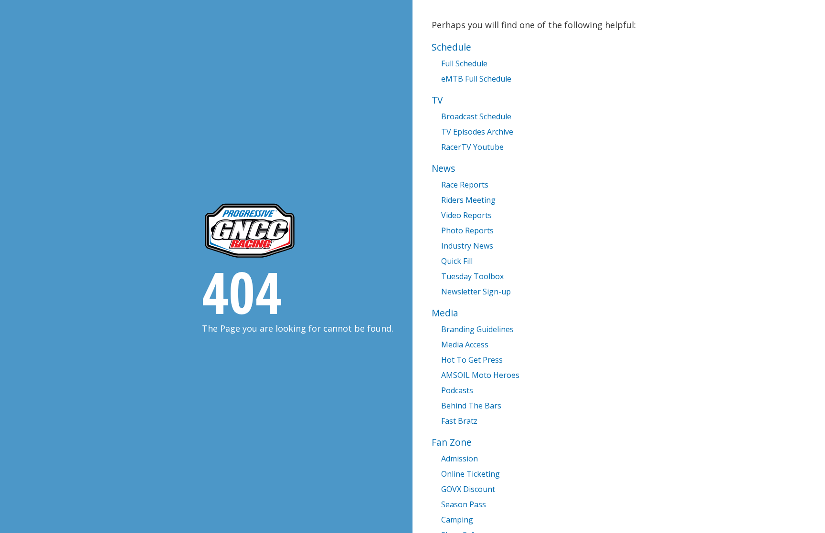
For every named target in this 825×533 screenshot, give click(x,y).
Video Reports (466, 215)
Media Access (464, 344)
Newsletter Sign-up (476, 291)
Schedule (451, 47)
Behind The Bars (471, 405)
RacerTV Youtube (472, 147)
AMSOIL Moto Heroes (480, 375)
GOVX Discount (468, 489)
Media (445, 312)
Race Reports (464, 184)
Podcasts (457, 390)
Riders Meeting (468, 200)
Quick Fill (457, 261)
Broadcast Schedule (476, 116)
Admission (459, 458)
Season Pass (463, 504)
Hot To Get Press (472, 360)
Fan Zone (452, 442)
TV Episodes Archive (477, 131)
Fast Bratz (459, 421)
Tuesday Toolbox (472, 276)
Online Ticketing (470, 474)
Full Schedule (464, 63)
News (443, 168)
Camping (457, 519)
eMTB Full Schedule (476, 78)
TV (437, 100)
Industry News (467, 245)
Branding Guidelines (477, 329)
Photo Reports (467, 230)
